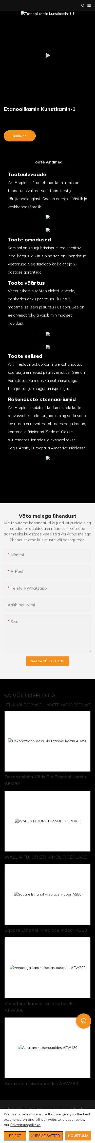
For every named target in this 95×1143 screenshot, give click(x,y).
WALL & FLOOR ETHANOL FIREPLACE (46, 857)
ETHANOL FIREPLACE (24, 704)
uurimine (20, 136)
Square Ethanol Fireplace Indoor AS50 (46, 930)
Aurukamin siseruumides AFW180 (41, 1083)
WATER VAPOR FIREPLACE (69, 704)
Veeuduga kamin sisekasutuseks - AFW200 (41, 1007)
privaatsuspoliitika (25, 1125)
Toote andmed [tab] (47, 161)
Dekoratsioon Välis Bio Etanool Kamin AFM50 (45, 780)
